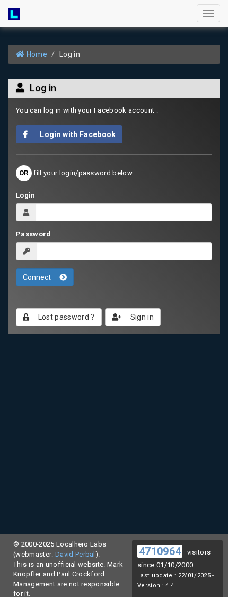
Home (35, 54)
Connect (37, 277)
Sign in (141, 317)
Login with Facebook (75, 134)
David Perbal (75, 554)
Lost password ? (65, 317)
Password (33, 234)
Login (26, 195)
